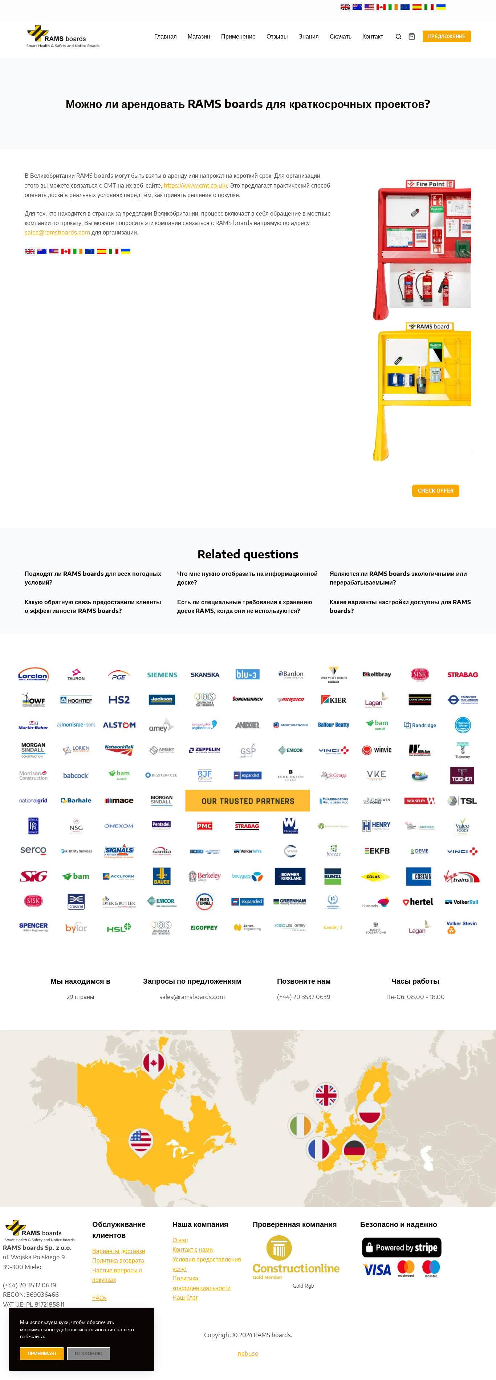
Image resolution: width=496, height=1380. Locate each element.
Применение (238, 36)
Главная (165, 36)
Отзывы (277, 36)
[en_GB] (345, 7)
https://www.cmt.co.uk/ (195, 185)
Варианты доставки (118, 1251)
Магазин (199, 36)
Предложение (446, 36)
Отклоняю (88, 1353)
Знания (309, 36)
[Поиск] (398, 36)
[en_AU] (357, 7)
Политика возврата (118, 1260)
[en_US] (369, 7)
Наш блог (185, 1297)
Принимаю (42, 1353)
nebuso (248, 1353)
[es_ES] (417, 7)
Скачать (340, 36)
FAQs (99, 1297)
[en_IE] (393, 7)
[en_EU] (405, 7)
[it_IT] (429, 7)
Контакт (372, 36)
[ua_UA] (441, 7)
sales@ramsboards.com (57, 232)
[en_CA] (381, 7)
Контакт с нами (192, 1249)
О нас (180, 1240)
